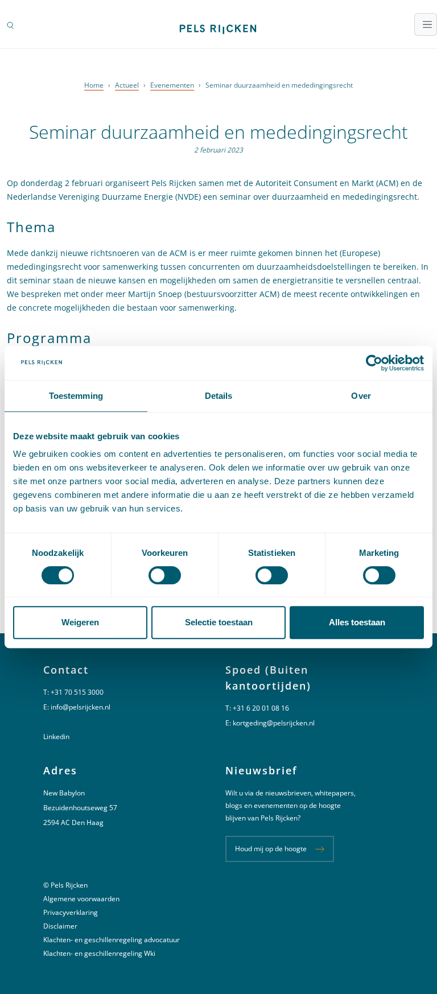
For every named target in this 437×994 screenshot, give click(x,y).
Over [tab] (360, 396)
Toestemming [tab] (76, 396)
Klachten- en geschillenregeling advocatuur (111, 939)
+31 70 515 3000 (77, 692)
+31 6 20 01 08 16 (261, 708)
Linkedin (56, 736)
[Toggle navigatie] (425, 24)
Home (94, 85)
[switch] (165, 575)
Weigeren (80, 622)
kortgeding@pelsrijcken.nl (274, 723)
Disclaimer (60, 926)
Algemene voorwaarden (81, 899)
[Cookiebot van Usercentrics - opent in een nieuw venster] (374, 363)
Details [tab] (219, 396)
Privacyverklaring (70, 912)
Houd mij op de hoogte (271, 848)
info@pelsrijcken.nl (80, 707)
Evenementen (172, 85)
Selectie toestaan (219, 622)
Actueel (127, 85)
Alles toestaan (357, 622)
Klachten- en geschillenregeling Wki (99, 953)
